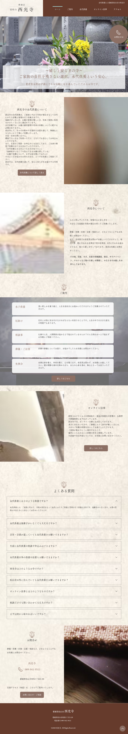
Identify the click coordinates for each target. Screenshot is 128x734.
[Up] (123, 729)
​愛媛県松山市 (63, 712)
